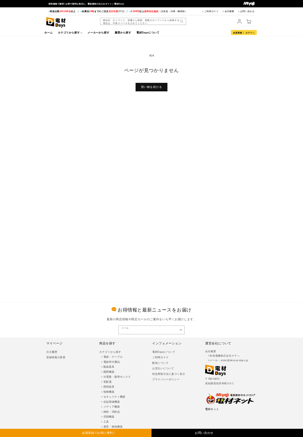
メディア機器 (111, 406)
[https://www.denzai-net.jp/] (231, 399)
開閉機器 (109, 371)
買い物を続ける (151, 86)
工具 (106, 421)
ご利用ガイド (160, 357)
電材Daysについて (163, 352)
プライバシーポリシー (166, 379)
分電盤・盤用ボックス (117, 376)
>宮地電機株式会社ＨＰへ (222, 355)
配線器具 (109, 366)
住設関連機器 (111, 401)
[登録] (180, 330)
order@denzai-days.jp (234, 360)
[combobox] (143, 21)
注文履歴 (51, 352)
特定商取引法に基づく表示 (168, 374)
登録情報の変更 (55, 357)
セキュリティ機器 (114, 396)
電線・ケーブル (113, 356)
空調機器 (109, 416)
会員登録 (237, 33)
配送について (160, 363)
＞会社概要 (228, 11)
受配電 (107, 381)
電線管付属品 (111, 361)
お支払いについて (163, 368)
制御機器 (109, 391)
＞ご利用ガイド (210, 11)
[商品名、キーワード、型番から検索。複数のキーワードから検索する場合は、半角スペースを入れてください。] (182, 21)
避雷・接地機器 (113, 426)
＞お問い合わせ (246, 11)
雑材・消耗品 (111, 411)
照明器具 (109, 386)
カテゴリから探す (110, 352)
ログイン (250, 33)
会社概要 (210, 351)
